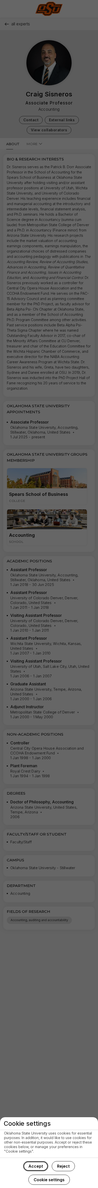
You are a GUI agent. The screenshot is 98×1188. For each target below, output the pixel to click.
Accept (35, 1166)
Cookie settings (49, 1179)
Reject (63, 1166)
